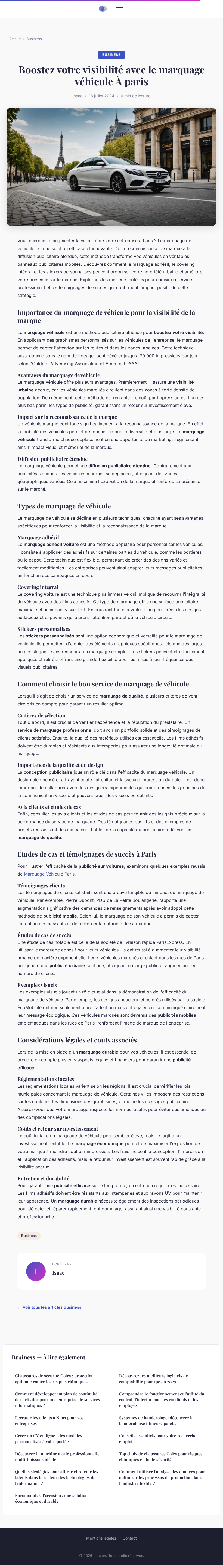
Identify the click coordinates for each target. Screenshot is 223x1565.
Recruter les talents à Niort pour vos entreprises (49, 1420)
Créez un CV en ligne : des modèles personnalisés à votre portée (48, 1438)
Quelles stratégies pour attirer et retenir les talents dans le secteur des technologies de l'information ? (56, 1477)
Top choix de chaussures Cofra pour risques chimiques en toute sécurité (160, 1456)
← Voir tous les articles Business (49, 1307)
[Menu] (119, 9)
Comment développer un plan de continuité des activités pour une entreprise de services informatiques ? (57, 1399)
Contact (130, 1538)
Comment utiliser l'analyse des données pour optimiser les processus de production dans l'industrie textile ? (162, 1477)
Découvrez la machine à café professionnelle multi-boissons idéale (57, 1456)
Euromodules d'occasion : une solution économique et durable (51, 1498)
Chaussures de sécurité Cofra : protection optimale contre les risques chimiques (54, 1378)
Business (34, 39)
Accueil (15, 39)
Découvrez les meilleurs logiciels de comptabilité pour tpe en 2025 (153, 1378)
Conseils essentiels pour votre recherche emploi (157, 1438)
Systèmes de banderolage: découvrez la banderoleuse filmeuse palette (156, 1420)
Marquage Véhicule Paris (49, 874)
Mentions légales (101, 1538)
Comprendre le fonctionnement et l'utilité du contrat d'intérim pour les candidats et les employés (161, 1399)
